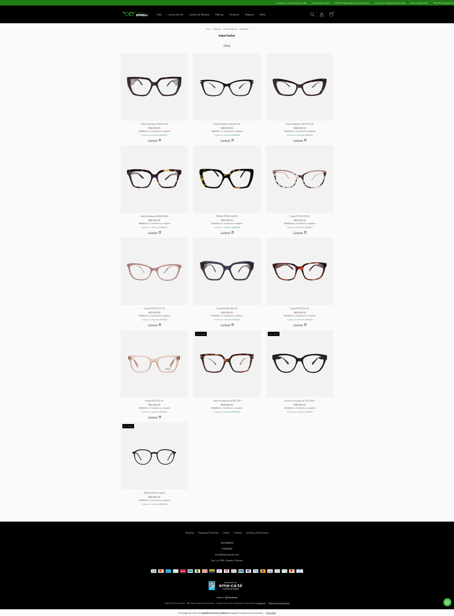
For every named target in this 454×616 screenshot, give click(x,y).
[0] (329, 15)
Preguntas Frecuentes (208, 532)
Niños (262, 14)
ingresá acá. (260, 603)
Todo (159, 14)
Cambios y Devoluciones (257, 532)
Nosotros (190, 532)
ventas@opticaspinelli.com (227, 554)
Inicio (208, 29)
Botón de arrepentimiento (279, 603)
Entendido (271, 612)
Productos (217, 29)
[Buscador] (312, 15)
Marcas (219, 14)
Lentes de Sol (175, 14)
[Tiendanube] (227, 598)
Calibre (226, 532)
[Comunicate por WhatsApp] (447, 602)
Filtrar (227, 45)
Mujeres (249, 14)
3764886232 (227, 548)
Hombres (234, 14)
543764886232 (227, 542)
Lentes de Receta (199, 14)
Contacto (238, 532)
